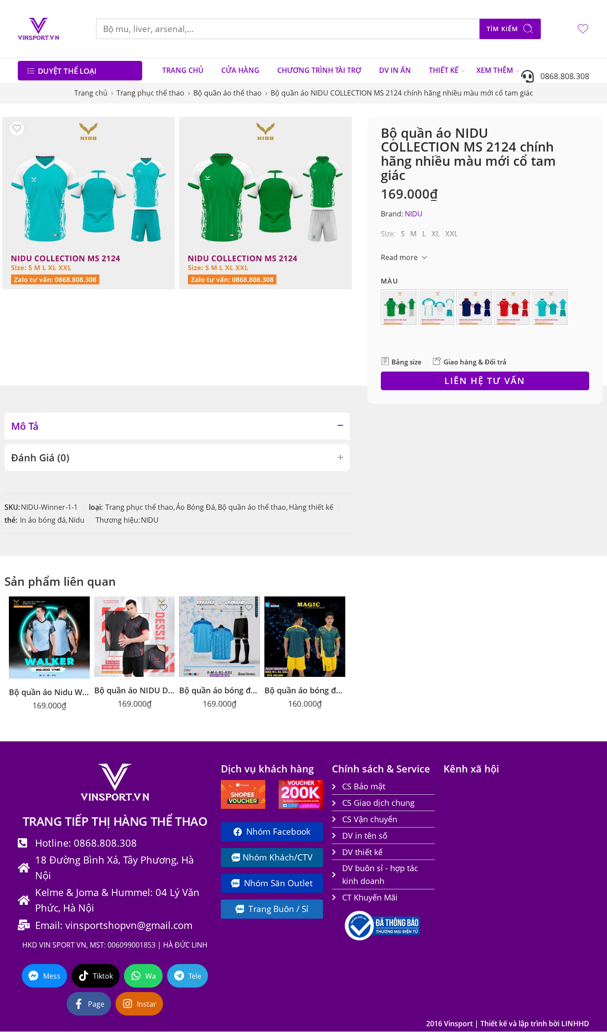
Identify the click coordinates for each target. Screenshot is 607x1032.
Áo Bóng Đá (195, 507)
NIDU (414, 214)
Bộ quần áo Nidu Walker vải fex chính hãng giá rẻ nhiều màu (49, 691)
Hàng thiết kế (311, 507)
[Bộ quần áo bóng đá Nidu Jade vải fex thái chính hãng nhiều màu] (219, 636)
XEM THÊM (494, 70)
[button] (398, 307)
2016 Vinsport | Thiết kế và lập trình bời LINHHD (507, 1023)
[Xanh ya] (551, 308)
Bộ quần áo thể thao (227, 93)
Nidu (76, 520)
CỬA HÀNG (240, 70)
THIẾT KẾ (444, 70)
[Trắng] (437, 308)
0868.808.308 (561, 75)
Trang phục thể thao (150, 93)
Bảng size (406, 361)
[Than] (475, 308)
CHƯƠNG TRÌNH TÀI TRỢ (319, 70)
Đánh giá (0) (40, 457)
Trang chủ (91, 93)
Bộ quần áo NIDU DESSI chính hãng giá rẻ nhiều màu (134, 690)
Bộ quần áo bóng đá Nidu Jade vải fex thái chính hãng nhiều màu (219, 690)
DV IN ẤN (395, 70)
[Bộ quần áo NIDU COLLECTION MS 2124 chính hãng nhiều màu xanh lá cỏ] (265, 203)
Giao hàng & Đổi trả (474, 361)
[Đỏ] (513, 308)
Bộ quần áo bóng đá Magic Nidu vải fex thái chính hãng (304, 690)
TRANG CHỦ (183, 70)
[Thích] (17, 128)
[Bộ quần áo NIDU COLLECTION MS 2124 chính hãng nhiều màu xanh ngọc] (88, 203)
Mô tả (25, 426)
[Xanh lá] (400, 308)
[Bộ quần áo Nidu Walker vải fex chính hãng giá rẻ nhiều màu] (49, 637)
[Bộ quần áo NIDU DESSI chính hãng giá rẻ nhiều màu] (134, 636)
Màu (389, 280)
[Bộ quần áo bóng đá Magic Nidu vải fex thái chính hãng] (304, 636)
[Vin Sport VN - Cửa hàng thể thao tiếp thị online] (38, 29)
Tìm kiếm (502, 28)
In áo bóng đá (43, 520)
